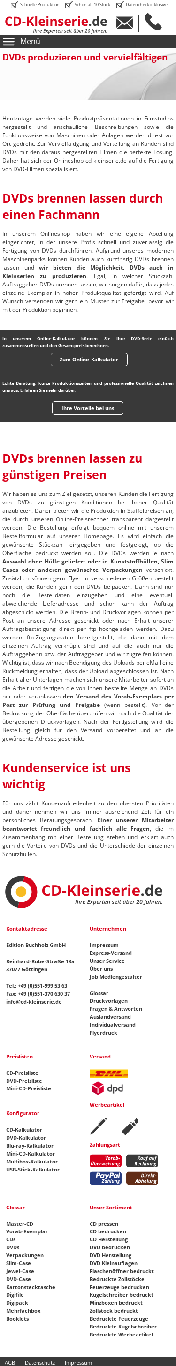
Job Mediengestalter (116, 976)
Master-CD (19, 1223)
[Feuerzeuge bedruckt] (130, 1126)
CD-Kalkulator (24, 1129)
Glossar (99, 993)
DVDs (12, 1247)
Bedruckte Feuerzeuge (119, 1318)
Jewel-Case (20, 1271)
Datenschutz (40, 1362)
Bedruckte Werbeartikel (121, 1334)
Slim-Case (18, 1263)
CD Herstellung (109, 1239)
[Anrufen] (156, 21)
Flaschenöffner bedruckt (122, 1271)
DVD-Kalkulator (26, 1137)
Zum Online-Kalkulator (89, 359)
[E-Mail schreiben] (127, 23)
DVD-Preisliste (24, 1080)
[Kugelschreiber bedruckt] (98, 1126)
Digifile (15, 1294)
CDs (10, 1239)
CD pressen (104, 1223)
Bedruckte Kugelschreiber (123, 1326)
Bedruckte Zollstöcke (117, 1279)
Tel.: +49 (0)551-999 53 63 (36, 985)
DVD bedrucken (110, 1247)
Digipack (17, 1302)
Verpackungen (25, 1255)
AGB (10, 1362)
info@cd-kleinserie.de (34, 1001)
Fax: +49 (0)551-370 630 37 (38, 993)
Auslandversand (110, 1016)
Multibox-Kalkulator (32, 1161)
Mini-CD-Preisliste (28, 1088)
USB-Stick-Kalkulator (33, 1169)
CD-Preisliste (22, 1072)
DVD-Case (18, 1279)
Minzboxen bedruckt (116, 1302)
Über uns (101, 968)
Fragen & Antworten (116, 1008)
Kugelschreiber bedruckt (121, 1294)
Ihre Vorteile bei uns (87, 408)
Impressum (104, 944)
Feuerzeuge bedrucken (119, 1287)
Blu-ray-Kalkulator (30, 1145)
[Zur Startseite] (62, 25)
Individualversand (113, 1024)
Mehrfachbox (23, 1310)
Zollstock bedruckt (114, 1310)
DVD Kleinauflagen (114, 1263)
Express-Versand (111, 952)
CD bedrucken (108, 1231)
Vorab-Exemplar (27, 1231)
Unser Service (107, 960)
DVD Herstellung (110, 1255)
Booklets (17, 1318)
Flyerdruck (103, 1032)
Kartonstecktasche (30, 1287)
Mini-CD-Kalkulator (30, 1153)
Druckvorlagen (109, 1000)
